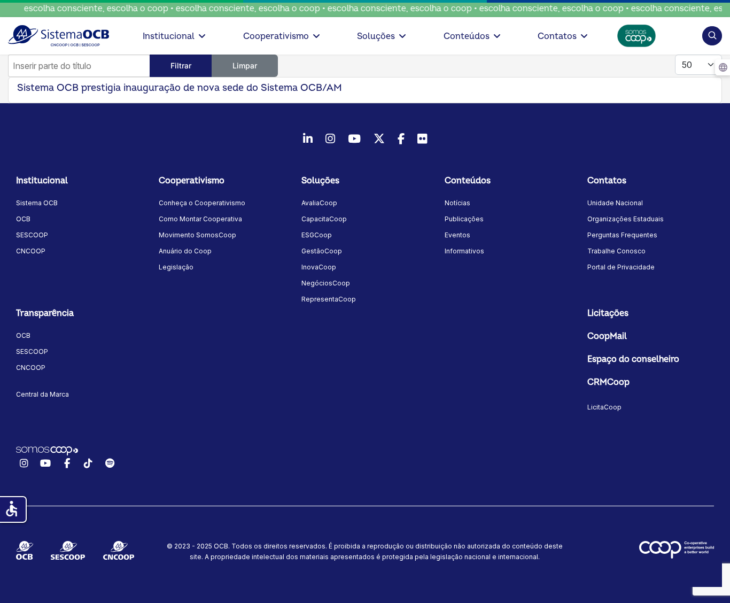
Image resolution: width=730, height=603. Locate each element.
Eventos (457, 235)
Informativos (464, 251)
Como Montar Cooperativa (200, 219)
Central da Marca (42, 394)
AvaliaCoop (319, 203)
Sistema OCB (37, 203)
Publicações (464, 219)
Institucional (169, 36)
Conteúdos (467, 36)
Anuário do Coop (185, 251)
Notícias (457, 203)
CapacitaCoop (324, 219)
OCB (23, 219)
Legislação (176, 267)
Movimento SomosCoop (197, 235)
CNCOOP (30, 251)
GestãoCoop (321, 251)
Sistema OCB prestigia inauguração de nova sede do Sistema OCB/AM (179, 88)
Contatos (557, 36)
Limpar (244, 65)
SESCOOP (32, 235)
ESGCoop (316, 235)
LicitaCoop (604, 407)
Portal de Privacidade (621, 267)
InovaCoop (318, 267)
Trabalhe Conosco (616, 251)
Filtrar (180, 65)
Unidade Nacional (615, 203)
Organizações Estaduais (625, 219)
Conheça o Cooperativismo (202, 203)
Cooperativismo (276, 36)
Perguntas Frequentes (622, 235)
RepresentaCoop (328, 299)
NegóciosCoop (325, 283)
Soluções (376, 36)
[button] (712, 35)
